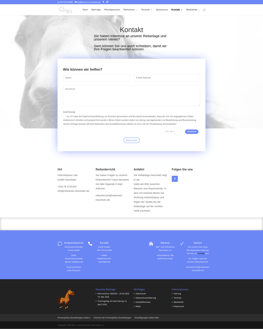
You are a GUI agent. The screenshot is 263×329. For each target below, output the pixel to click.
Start (85, 10)
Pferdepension (112, 10)
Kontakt (175, 10)
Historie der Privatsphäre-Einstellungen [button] (112, 317)
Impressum (141, 293)
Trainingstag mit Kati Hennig (111, 301)
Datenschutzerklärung (146, 297)
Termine (145, 10)
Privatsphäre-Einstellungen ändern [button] (74, 317)
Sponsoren (162, 10)
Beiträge (96, 10)
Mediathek (191, 10)
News (138, 306)
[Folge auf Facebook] (175, 179)
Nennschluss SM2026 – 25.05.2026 (113, 293)
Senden (191, 131)
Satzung (177, 293)
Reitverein (129, 10)
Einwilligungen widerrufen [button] (147, 317)
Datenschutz (131, 140)
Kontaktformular (143, 302)
